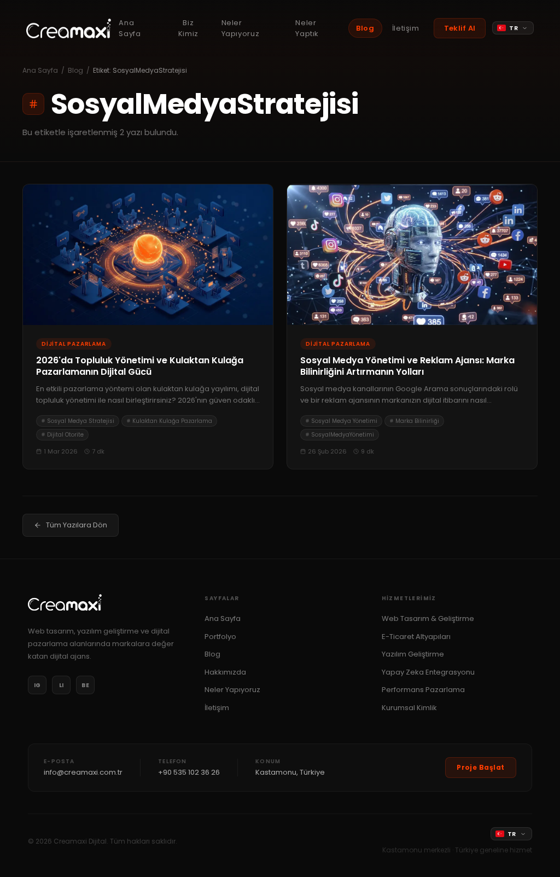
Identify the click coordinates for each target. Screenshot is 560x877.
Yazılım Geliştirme (413, 654)
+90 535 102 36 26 (189, 772)
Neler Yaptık (307, 28)
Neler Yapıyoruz (240, 28)
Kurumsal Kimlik (409, 707)
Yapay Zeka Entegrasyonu (428, 672)
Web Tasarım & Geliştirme (428, 618)
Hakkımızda (225, 672)
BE (85, 685)
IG (37, 685)
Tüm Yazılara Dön (76, 525)
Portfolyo (220, 636)
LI (61, 685)
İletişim (405, 28)
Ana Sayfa (130, 28)
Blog (365, 28)
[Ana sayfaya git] (68, 28)
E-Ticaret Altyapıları (416, 636)
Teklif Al (459, 28)
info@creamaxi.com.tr (83, 772)
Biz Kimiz (188, 28)
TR (513, 28)
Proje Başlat (481, 767)
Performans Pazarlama (423, 689)
